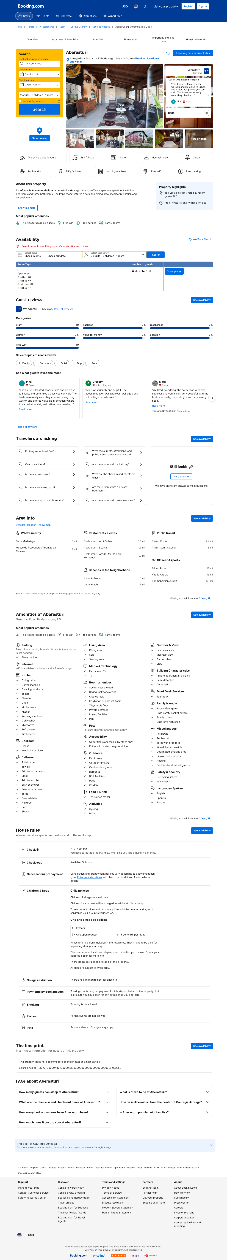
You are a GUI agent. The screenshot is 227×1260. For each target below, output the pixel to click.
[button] (39, 95)
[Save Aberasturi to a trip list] (168, 53)
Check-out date (26, 80)
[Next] (208, 94)
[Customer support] (145, 6)
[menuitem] (24, 16)
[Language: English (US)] (135, 6)
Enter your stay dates (89, 877)
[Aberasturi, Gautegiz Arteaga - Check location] (68, 60)
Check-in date (26, 69)
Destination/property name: (34, 59)
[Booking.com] (31, 6)
